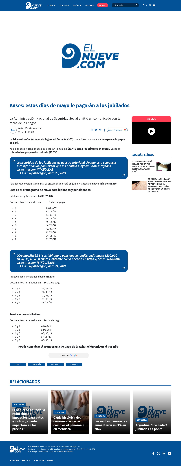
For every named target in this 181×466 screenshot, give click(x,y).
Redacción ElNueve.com (30, 128)
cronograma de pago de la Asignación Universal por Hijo (81, 346)
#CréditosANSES (27, 256)
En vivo (102, 5)
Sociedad (64, 5)
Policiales (90, 5)
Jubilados (55, 364)
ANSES (18, 364)
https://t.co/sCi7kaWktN (103, 259)
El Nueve (51, 5)
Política (77, 5)
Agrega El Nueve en (115, 130)
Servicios (74, 364)
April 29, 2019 (57, 173)
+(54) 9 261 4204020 (87, 449)
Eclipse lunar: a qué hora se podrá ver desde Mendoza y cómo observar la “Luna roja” (143, 166)
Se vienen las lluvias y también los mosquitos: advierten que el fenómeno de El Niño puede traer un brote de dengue (159, 185)
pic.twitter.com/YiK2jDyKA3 (35, 169)
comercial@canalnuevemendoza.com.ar (60, 449)
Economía (36, 364)
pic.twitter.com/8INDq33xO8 (36, 263)
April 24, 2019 (57, 266)
